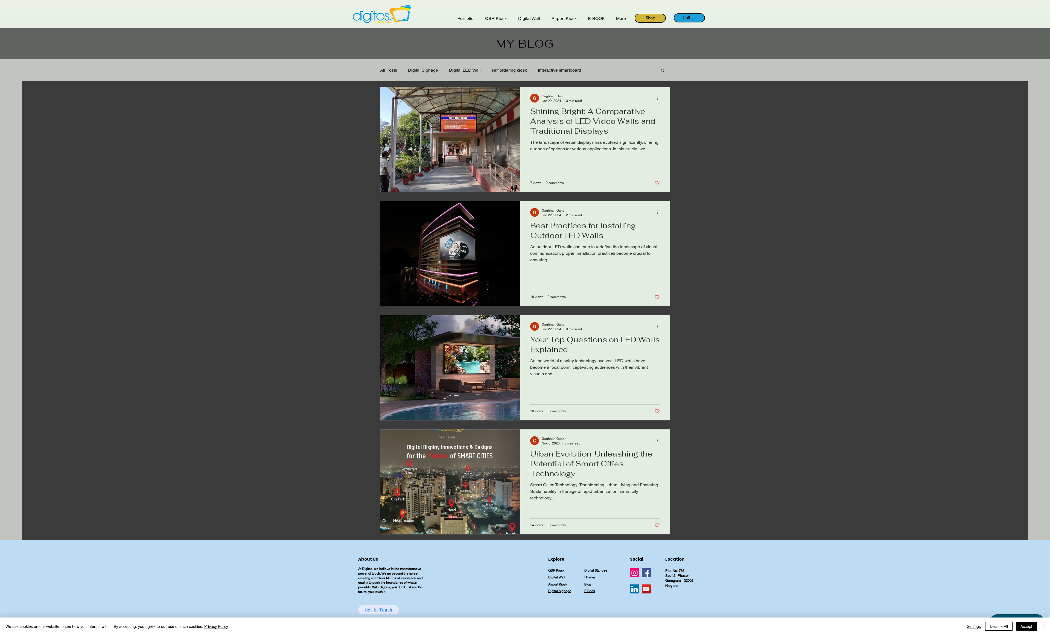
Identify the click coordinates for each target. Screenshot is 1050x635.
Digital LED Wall (465, 70)
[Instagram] (634, 572)
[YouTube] (646, 588)
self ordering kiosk (509, 70)
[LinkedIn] (634, 588)
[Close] (1043, 626)
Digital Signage (423, 70)
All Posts (388, 70)
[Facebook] (646, 572)
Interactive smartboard (559, 70)
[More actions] (659, 98)
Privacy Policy (216, 626)
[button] (663, 71)
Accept (1026, 626)
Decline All (999, 626)
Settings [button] (974, 626)
